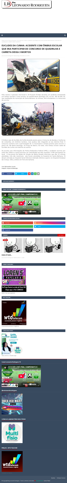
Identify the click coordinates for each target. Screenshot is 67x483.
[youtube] (17, 223)
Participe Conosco (61, 478)
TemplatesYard (39, 480)
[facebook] (17, 230)
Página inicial (5, 40)
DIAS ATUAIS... (7, 255)
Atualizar (53, 478)
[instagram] (49, 223)
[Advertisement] (33, 21)
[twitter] (49, 226)
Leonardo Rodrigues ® (8, 55)
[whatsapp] (17, 226)
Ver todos (61, 235)
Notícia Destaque (12, 40)
